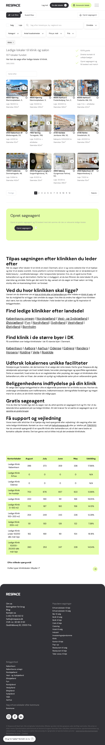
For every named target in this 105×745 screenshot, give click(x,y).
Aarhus (9, 700)
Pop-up (55, 644)
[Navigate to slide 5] (17, 94)
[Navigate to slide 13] (74, 94)
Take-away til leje (59, 654)
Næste (94, 193)
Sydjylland (10, 694)
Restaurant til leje (59, 651)
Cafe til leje (57, 623)
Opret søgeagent (24, 228)
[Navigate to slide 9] (24, 94)
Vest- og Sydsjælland (15, 675)
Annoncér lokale (82, 5)
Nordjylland (11, 684)
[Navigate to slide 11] (71, 94)
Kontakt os (11, 612)
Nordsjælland (11, 672)
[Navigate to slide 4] (15, 94)
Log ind (45, 5)
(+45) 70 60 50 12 (14, 616)
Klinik (54, 638)
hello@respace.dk (14, 619)
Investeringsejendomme (62, 635)
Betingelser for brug (15, 606)
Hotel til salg (57, 629)
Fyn (7, 681)
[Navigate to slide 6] (19, 94)
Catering (56, 626)
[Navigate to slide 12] (72, 94)
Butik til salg (57, 617)
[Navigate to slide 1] (10, 94)
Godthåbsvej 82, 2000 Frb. (19, 625)
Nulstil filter (29, 15)
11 (66, 193)
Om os (9, 603)
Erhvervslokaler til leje (61, 608)
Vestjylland (10, 687)
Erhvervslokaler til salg (61, 611)
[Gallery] (17, 88)
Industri (55, 632)
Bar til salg (56, 614)
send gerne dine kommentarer (87, 731)
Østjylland (10, 691)
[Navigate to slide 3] (13, 94)
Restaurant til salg (59, 648)
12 (69, 193)
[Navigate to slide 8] (22, 94)
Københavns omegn (14, 669)
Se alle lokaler (57, 5)
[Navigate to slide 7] (21, 94)
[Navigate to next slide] (25, 88)
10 (63, 193)
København (10, 666)
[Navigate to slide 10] (49, 94)
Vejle (8, 697)
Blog (8, 609)
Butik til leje (57, 620)
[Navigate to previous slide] (9, 88)
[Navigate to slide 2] (12, 94)
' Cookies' (24, 733)
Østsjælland (11, 678)
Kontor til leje (57, 641)
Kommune (10, 708)
